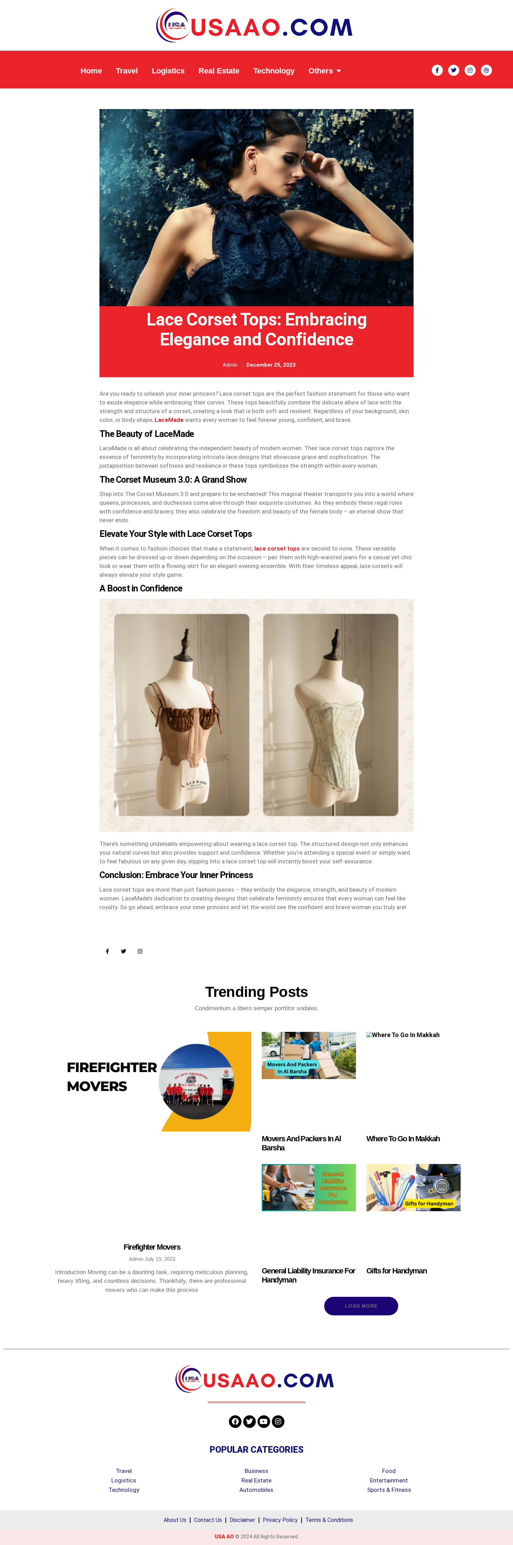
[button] (361, 1306)
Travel (127, 70)
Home (91, 70)
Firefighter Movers (152, 1247)
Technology (274, 70)
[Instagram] (140, 951)
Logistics (168, 70)
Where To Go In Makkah (402, 1138)
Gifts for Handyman (396, 1270)
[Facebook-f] (107, 951)
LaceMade (169, 419)
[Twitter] (123, 951)
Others (320, 70)
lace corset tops (277, 548)
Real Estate (219, 70)
